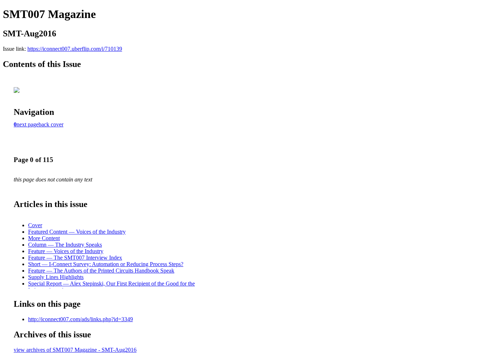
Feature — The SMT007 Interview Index (75, 258)
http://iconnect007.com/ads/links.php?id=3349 (80, 319)
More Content (44, 238)
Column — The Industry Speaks (65, 245)
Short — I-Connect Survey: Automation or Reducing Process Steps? (105, 264)
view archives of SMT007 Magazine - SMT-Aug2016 (75, 350)
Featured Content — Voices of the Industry (77, 232)
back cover (51, 124)
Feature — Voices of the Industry (65, 251)
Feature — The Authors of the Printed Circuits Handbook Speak (101, 271)
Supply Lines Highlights (56, 277)
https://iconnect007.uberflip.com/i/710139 (74, 49)
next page (28, 124)
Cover (35, 225)
